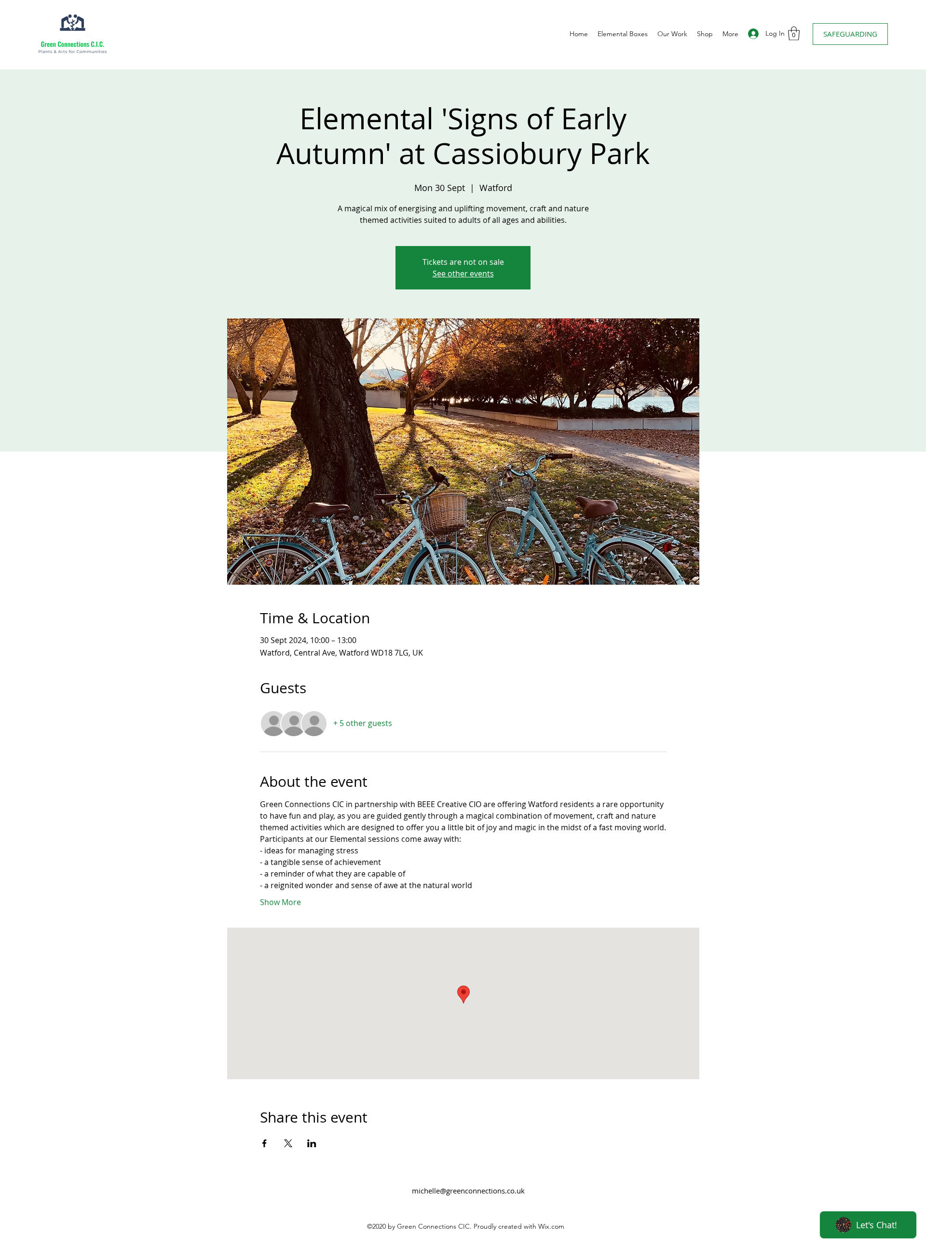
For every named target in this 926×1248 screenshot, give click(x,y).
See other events (463, 273)
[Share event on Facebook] (264, 1143)
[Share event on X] (288, 1143)
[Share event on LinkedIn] (311, 1143)
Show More (280, 902)
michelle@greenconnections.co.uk (468, 1190)
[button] (794, 34)
